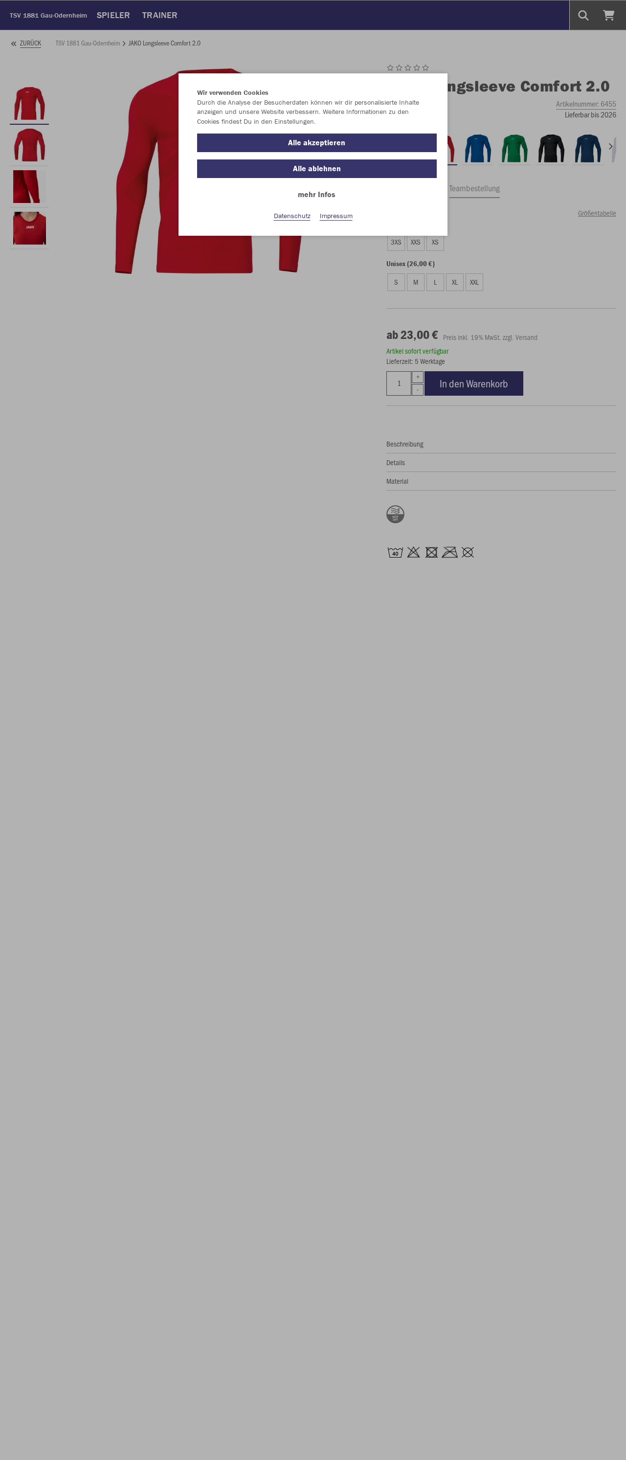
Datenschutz (292, 215)
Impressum (336, 215)
